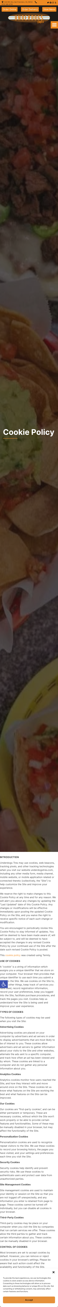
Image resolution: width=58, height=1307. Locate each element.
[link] (4, 984)
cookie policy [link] (13, 955)
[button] (53, 1272)
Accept (29, 1299)
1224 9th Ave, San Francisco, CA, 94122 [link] (18, 2)
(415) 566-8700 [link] (7, 4)
